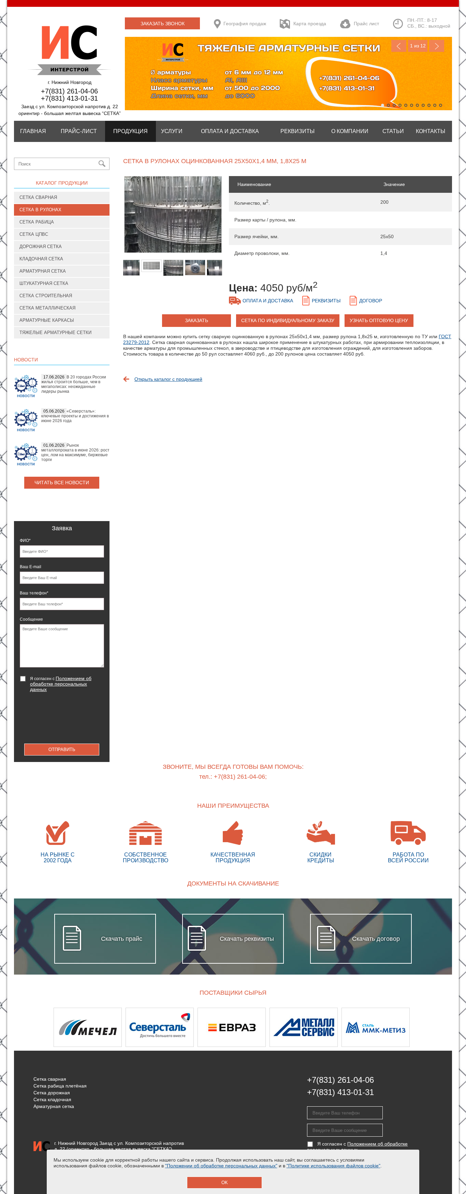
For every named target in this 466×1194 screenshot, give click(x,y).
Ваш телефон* (34, 593)
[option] (172, 218)
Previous (398, 46)
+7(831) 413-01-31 (69, 98)
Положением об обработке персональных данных (60, 684)
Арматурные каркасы (46, 320)
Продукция (130, 131)
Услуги (172, 131)
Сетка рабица (36, 222)
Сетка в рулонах (40, 209)
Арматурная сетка (42, 271)
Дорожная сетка (40, 246)
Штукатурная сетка (43, 283)
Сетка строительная (45, 295)
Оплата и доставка (268, 300)
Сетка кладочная (52, 1099)
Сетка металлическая (47, 308)
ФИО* (25, 540)
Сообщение (31, 619)
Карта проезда (309, 23)
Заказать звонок (163, 23)
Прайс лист (366, 23)
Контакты (430, 131)
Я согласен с (60, 684)
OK (224, 1182)
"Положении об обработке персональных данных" (221, 1165)
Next (436, 46)
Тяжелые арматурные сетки (55, 332)
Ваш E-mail (30, 566)
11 (440, 105)
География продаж (244, 23)
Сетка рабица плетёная (60, 1086)
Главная (33, 131)
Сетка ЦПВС (33, 234)
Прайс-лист (79, 131)
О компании (349, 131)
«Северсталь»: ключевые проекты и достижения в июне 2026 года (75, 416)
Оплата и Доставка (230, 131)
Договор (370, 300)
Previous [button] (32, 1027)
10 (434, 105)
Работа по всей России (408, 857)
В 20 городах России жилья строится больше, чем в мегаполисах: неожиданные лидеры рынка (73, 384)
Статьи (393, 131)
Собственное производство (145, 857)
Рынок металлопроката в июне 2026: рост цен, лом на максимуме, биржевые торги (75, 452)
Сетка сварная (38, 197)
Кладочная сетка (41, 258)
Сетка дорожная (51, 1092)
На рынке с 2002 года (58, 857)
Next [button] (434, 1027)
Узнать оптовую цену (379, 320)
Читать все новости (61, 482)
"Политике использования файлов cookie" (333, 1165)
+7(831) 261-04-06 (69, 91)
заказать (196, 320)
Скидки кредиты (320, 857)
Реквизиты (297, 131)
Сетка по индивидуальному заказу (287, 320)
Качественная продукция (232, 857)
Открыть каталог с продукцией (168, 379)
